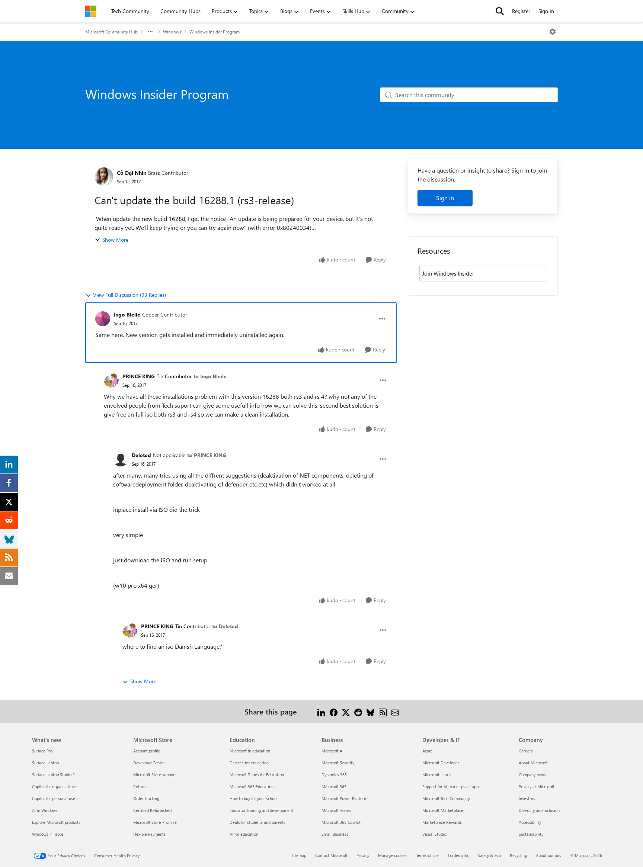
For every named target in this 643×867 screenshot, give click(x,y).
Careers (526, 751)
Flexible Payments (149, 834)
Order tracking (146, 798)
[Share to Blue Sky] (370, 711)
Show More (115, 239)
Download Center (149, 762)
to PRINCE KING (206, 455)
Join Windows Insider (448, 273)
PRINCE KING (138, 376)
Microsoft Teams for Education (257, 774)
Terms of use (427, 855)
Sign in (445, 198)
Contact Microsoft (331, 855)
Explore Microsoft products (56, 822)
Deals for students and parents (257, 822)
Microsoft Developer (440, 762)
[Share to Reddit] (358, 711)
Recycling (518, 855)
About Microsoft (533, 762)
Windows (172, 32)
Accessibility (530, 822)
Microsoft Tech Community (446, 798)
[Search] (499, 11)
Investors (527, 798)
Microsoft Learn (436, 774)
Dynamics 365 (334, 774)
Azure (427, 751)
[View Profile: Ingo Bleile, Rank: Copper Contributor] (102, 318)
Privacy (362, 855)
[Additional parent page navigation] (150, 31)
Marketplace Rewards (442, 822)
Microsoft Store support (154, 774)
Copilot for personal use (53, 798)
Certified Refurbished (152, 810)
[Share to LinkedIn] (321, 711)
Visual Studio (434, 834)
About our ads (548, 855)
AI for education (244, 834)
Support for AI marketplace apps (451, 786)
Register (521, 11)
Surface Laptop (45, 762)
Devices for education (249, 762)
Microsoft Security (338, 762)
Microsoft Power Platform (344, 798)
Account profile (146, 751)
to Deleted (225, 626)
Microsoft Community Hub (111, 32)
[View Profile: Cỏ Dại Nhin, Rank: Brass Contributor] (104, 176)
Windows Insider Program (214, 32)
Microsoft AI (332, 751)
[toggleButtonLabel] (552, 31)
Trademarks (458, 855)
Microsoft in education (250, 751)
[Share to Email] (395, 711)
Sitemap (298, 855)
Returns (140, 786)
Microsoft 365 (334, 786)
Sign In (546, 11)
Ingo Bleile (127, 314)
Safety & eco (489, 855)
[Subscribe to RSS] (383, 711)
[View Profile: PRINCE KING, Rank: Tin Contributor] (111, 380)
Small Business (335, 834)
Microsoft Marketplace (442, 810)
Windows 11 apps (48, 834)
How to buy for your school (254, 798)
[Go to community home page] (90, 11)
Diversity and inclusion (539, 810)
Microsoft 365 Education (251, 786)
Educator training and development (261, 810)
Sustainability (531, 834)
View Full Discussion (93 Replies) (129, 294)
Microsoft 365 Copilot (341, 822)
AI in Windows (45, 810)
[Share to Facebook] (334, 711)
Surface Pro (42, 751)
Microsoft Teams (336, 810)
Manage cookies (392, 855)
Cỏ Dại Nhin (131, 172)
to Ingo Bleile (210, 376)
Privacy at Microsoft (536, 786)
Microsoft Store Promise (155, 822)
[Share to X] (346, 711)
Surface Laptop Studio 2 (53, 774)
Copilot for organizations (54, 786)
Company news (532, 774)
